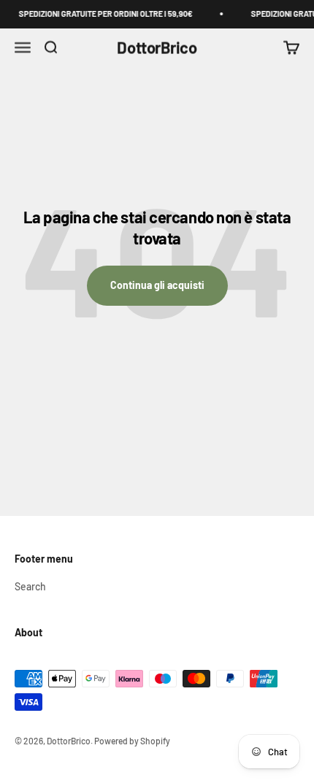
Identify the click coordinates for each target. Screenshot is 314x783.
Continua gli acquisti (157, 285)
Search (30, 586)
